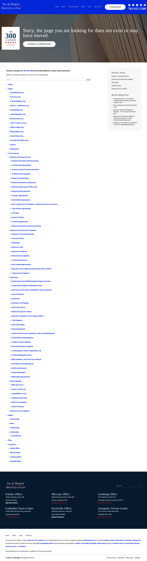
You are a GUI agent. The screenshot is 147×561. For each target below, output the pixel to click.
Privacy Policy (111, 558)
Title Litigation (17, 320)
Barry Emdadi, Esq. (17, 118)
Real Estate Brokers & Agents (22, 346)
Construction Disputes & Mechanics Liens (27, 285)
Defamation (16, 243)
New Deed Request (18, 329)
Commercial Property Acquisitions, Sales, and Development (33, 333)
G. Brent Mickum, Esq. (18, 101)
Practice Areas (73, 6)
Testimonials (14, 428)
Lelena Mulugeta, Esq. (18, 114)
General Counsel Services (21, 191)
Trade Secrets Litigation (20, 273)
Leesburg (40, 540)
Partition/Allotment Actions (22, 355)
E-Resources (115, 7)
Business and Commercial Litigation (23, 230)
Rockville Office (15, 461)
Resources (129, 558)
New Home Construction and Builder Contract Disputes (32, 290)
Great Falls (129, 543)
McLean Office (15, 452)
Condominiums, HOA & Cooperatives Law (26, 351)
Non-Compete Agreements (21, 264)
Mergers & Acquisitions (20, 178)
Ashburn (23, 546)
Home (57, 6)
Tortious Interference (19, 260)
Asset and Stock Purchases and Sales (25, 169)
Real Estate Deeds (18, 325)
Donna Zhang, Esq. (17, 136)
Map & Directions (11, 503)
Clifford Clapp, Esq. (17, 127)
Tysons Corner (10, 546)
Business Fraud (17, 247)
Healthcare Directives (19, 398)
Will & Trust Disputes (19, 402)
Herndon (115, 543)
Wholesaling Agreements (21, 377)
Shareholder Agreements (21, 200)
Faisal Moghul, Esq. (17, 92)
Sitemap (137, 558)
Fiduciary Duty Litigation (20, 256)
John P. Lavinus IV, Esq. (18, 123)
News (12, 423)
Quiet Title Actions (18, 307)
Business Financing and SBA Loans (24, 187)
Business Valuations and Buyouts (24, 182)
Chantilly (93, 543)
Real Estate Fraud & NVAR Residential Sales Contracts (31, 281)
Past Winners (16, 436)
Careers (13, 145)
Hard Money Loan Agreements (23, 364)
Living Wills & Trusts (19, 393)
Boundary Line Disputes (20, 303)
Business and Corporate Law (20, 157)
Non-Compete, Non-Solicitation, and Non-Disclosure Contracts (34, 204)
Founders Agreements (20, 195)
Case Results (14, 419)
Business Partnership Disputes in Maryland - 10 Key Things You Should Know (124, 111)
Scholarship (14, 432)
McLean (31, 540)
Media (83, 6)
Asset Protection (18, 217)
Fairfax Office (15, 448)
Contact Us (97, 6)
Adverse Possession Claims (22, 312)
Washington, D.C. (91, 540)
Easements (16, 298)
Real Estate (14, 277)
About (64, 6)
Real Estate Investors (19, 368)
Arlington (128, 540)
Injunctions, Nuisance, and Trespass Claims (27, 316)
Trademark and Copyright (21, 174)
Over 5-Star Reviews (10, 38)
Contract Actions (18, 238)
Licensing (15, 213)
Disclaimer (121, 558)
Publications (14, 149)
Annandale (44, 543)
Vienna (112, 540)
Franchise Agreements (20, 222)
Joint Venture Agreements (21, 208)
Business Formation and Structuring (25, 161)
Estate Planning (15, 381)
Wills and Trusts (17, 385)
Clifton (78, 543)
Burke (51, 543)
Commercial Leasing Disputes (22, 338)
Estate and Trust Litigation (19, 411)
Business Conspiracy (19, 251)
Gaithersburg (101, 543)
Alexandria (137, 540)
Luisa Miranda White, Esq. (19, 140)
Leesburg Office (15, 457)
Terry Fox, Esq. (15, 97)
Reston (121, 543)
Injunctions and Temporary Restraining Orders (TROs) (31, 269)
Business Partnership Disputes (23, 234)
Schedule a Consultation (39, 44)
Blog (89, 6)
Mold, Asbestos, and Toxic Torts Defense (26, 359)
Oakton (106, 540)
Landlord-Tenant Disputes (21, 342)
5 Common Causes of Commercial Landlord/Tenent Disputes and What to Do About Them (124, 100)
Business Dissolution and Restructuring (26, 226)
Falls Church (120, 540)
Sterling (136, 543)
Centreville (85, 543)
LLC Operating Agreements (21, 165)
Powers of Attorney (19, 389)
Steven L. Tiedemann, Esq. (19, 105)
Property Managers (19, 372)
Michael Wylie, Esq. (17, 132)
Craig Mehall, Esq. (16, 110)
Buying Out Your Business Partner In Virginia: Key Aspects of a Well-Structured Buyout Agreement (124, 118)
